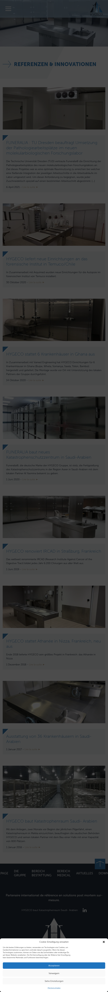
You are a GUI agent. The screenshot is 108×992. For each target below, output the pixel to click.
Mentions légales (54, 988)
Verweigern (54, 973)
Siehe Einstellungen (54, 981)
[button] (103, 942)
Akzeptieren (54, 965)
